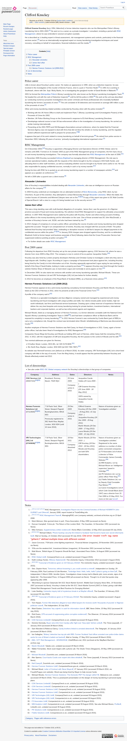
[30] (120, 336)
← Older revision (38, 22)
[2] (38, 39)
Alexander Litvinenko (76, 185)
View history (93, 8)
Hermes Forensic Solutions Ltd (44, 666)
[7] (77, 132)
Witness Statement (56, 560)
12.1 (36, 562)
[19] (65, 237)
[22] (103, 268)
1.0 (33, 509)
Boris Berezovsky (90, 192)
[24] (98, 290)
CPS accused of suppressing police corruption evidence (63, 614)
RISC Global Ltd (38, 557)
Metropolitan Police (48, 94)
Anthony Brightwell (63, 158)
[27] (60, 317)
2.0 (33, 514)
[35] (36, 411)
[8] (79, 132)
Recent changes (8, 26)
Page (25, 8)
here (114, 499)
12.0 (33, 562)
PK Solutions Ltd (38, 710)
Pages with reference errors (45, 718)
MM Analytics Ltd (38, 704)
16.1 (36, 596)
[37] (36, 442)
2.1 (35, 514)
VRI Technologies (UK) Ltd (42, 695)
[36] (38, 411)
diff (31, 22)
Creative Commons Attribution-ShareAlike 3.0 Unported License (63, 731)
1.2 (38, 509)
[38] (39, 442)
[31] (73, 343)
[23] (105, 278)
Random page (8, 29)
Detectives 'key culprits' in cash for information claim (63, 608)
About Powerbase (9, 34)
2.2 (38, 514)
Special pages (8, 48)
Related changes (9, 46)
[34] (39, 380)
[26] (69, 315)
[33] (36, 380)
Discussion (33, 8)
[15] (44, 187)
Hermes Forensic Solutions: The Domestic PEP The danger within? (71, 675)
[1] (49, 30)
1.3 (41, 509)
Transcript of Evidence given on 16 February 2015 (58, 563)
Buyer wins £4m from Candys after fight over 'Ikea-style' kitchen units (74, 623)
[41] (119, 476)
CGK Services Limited (40, 620)
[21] (82, 265)
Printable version (9, 51)
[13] (113, 169)
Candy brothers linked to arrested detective (76, 629)
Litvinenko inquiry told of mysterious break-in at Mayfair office (67, 591)
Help (5, 36)
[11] (122, 154)
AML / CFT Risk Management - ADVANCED (49, 640)
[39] (107, 459)
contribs (69, 20)
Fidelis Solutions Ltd (40, 713)
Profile (116, 704)
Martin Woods (37, 646)
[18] (58, 231)
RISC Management (97, 154)
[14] (56, 172)
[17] (55, 231)
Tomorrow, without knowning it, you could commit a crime (70, 569)
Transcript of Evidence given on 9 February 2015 (58, 597)
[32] (79, 346)
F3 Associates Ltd (39, 701)
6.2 (38, 532)
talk (64, 20)
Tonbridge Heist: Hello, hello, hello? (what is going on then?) (91, 571)
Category (29, 718)
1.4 (43, 509)
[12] (94, 166)
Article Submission (9, 31)
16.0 (33, 596)
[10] (43, 148)
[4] (117, 90)
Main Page (7, 24)
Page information (9, 55)
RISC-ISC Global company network (54, 369)
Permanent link (8, 53)
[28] (32, 323)
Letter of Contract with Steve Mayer (58, 669)
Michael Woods (38, 655)
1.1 (35, 509)
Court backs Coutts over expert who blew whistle (62, 657)
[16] (82, 197)
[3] (99, 87)
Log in (123, 2)
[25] (50, 293)
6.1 (35, 532)
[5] (123, 93)
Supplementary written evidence (56, 530)
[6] (94, 96)
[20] (108, 253)
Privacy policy (29, 735)
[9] (95, 135)
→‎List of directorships (80, 20)
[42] (110, 484)
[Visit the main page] (11, 10)
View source (82, 8)
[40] (107, 470)
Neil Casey (36, 663)
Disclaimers (53, 735)
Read (74, 8)
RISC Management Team (50, 515)
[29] (84, 329)
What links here (8, 43)
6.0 (33, 532)
